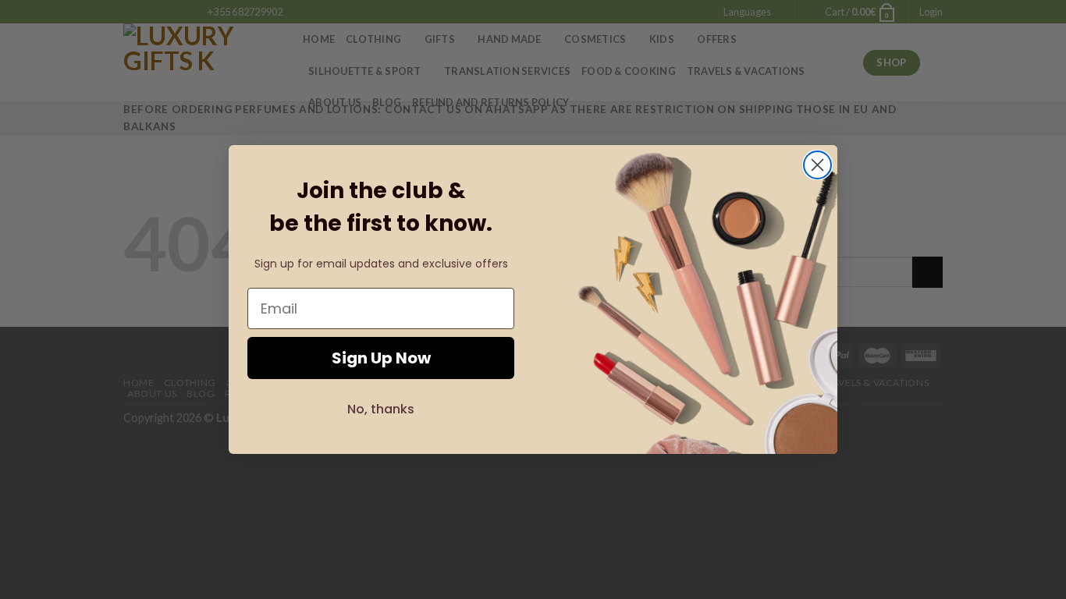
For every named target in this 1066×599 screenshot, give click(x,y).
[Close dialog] (817, 165)
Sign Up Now (381, 358)
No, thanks (380, 409)
